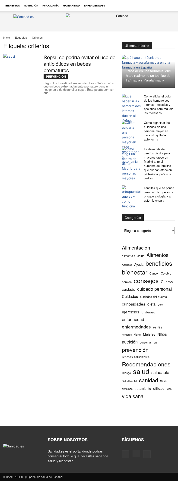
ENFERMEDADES (94, 5)
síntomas (127, 388)
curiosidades (133, 303)
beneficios (159, 263)
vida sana (132, 396)
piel (155, 342)
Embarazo (148, 312)
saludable (160, 372)
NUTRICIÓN (31, 5)
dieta (151, 304)
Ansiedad (127, 264)
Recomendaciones (146, 364)
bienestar (134, 271)
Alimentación (136, 247)
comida (127, 282)
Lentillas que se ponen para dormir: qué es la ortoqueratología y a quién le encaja (159, 194)
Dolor (161, 304)
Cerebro (166, 273)
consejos (146, 280)
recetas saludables (135, 356)
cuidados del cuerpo (153, 296)
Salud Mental (129, 381)
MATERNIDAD (71, 5)
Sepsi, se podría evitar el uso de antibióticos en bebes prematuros (79, 63)
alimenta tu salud (133, 256)
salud (141, 371)
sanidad (148, 380)
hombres (127, 334)
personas (146, 342)
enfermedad (133, 319)
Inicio (6, 37)
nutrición (130, 341)
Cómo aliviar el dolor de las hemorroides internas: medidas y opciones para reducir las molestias (158, 104)
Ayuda (138, 264)
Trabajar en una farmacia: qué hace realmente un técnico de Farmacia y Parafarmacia (148, 75)
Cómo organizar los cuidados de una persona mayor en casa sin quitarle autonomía (157, 130)
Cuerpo (167, 281)
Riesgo (126, 373)
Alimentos (157, 254)
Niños (162, 334)
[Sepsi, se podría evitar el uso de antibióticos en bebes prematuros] (20, 71)
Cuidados (130, 296)
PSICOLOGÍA (50, 5)
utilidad (159, 388)
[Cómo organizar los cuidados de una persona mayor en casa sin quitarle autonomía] (131, 142)
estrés (157, 327)
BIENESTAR (12, 5)
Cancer (154, 273)
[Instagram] (136, 453)
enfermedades (136, 326)
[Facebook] (125, 454)
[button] (169, 5)
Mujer (137, 334)
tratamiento (143, 388)
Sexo (163, 381)
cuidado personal (154, 289)
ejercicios (130, 311)
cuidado (128, 289)
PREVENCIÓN (56, 76)
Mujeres (149, 334)
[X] (147, 454)
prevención (135, 349)
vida (169, 388)
